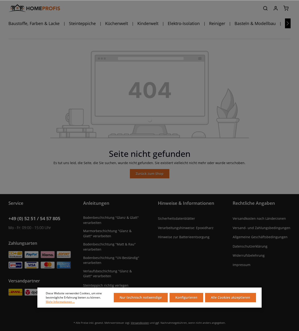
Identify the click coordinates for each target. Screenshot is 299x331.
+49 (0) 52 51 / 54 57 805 (34, 218)
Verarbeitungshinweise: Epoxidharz (186, 228)
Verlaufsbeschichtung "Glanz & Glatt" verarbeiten (107, 273)
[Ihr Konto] (275, 8)
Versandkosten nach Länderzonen (259, 218)
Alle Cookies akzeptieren (230, 297)
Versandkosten (140, 322)
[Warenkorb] (286, 8)
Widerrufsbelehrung (249, 255)
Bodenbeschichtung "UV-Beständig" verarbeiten (111, 260)
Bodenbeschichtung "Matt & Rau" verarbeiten (109, 247)
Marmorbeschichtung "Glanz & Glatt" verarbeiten (107, 233)
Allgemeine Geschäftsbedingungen (260, 237)
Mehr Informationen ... (60, 302)
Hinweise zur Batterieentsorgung (184, 237)
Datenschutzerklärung (250, 246)
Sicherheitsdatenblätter (176, 218)
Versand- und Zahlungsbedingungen (261, 228)
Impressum (241, 265)
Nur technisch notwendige (141, 297)
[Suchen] (265, 8)
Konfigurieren (186, 297)
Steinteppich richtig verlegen (105, 285)
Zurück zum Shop (150, 173)
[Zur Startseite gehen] (34, 8)
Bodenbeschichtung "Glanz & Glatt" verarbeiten (111, 220)
